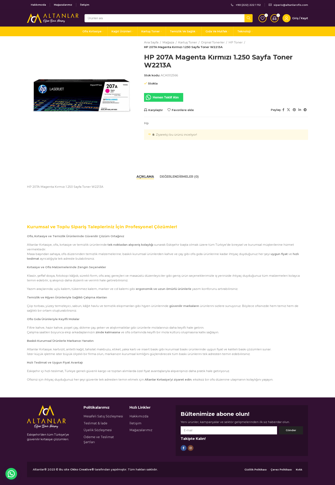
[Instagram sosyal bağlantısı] (190, 448)
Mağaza (168, 42)
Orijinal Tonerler (212, 42)
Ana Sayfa (151, 42)
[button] (11, 474)
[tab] (145, 177)
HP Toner (236, 42)
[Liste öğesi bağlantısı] (105, 416)
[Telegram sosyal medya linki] (305, 110)
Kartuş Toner (187, 42)
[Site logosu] (53, 18)
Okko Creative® (82, 469)
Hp (146, 123)
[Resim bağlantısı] (46, 416)
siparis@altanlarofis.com (291, 4)
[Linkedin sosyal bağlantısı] (299, 110)
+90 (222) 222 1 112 (248, 4)
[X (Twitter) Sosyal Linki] (288, 110)
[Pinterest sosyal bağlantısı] (294, 110)
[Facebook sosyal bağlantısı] (283, 110)
